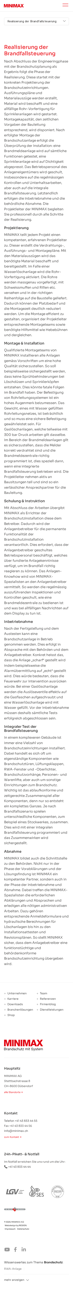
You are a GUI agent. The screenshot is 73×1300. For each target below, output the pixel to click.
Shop (11, 1015)
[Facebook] (16, 1250)
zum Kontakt (11, 1137)
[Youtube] (8, 1250)
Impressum (10, 1229)
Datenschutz (23, 1229)
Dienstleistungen (51, 1009)
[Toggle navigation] (65, 5)
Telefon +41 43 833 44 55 (20, 1121)
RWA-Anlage (13, 1269)
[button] (36, 1280)
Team (43, 993)
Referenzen (47, 999)
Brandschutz (53, 1262)
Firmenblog (47, 1004)
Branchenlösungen (20, 1009)
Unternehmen (17, 993)
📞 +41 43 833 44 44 (17, 1166)
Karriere (12, 999)
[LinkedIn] (25, 1250)
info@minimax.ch (16, 1131)
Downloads (15, 1004)
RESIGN (22, 1225)
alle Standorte (12, 1092)
